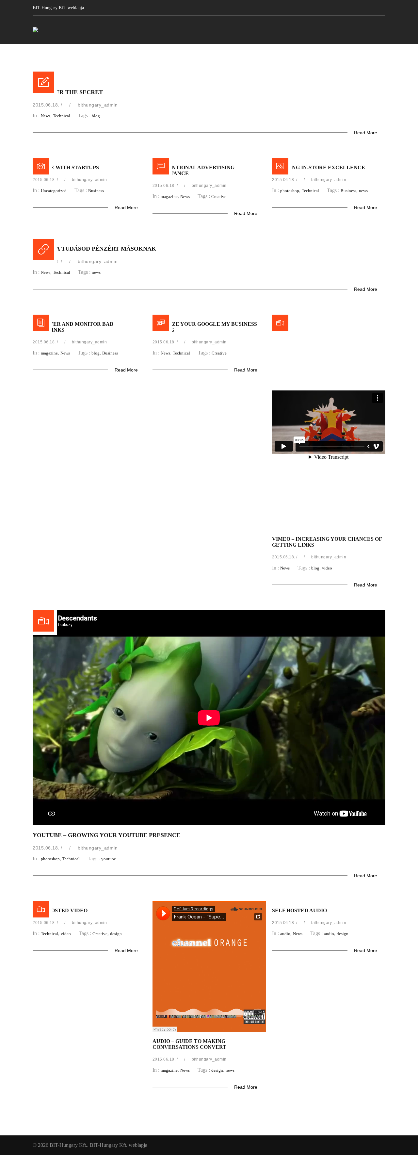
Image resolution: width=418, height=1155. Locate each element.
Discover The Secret (68, 92)
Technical (61, 115)
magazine (169, 196)
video (327, 568)
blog (96, 115)
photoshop (289, 190)
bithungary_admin (98, 104)
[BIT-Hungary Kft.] (35, 29)
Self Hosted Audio (299, 910)
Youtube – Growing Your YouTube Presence (106, 835)
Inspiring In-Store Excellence (318, 167)
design (116, 933)
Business (96, 190)
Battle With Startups (66, 167)
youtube (108, 858)
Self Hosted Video (60, 910)
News (45, 115)
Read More (366, 132)
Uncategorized (54, 190)
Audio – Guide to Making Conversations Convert (189, 1044)
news (363, 190)
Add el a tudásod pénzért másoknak (94, 248)
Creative (218, 196)
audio (285, 933)
